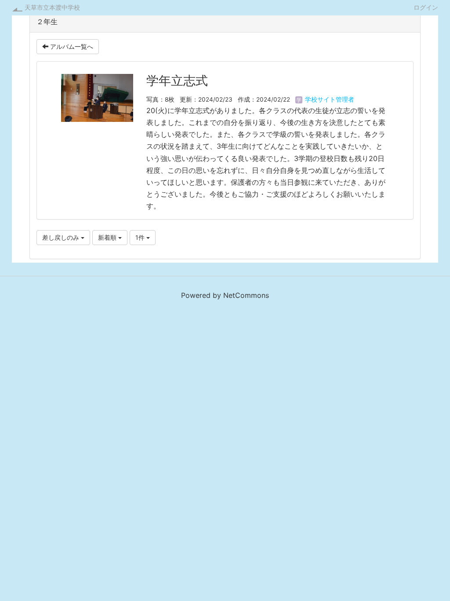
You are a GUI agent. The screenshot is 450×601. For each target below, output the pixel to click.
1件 (140, 237)
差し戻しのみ (61, 237)
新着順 (108, 237)
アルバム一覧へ (70, 46)
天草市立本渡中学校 (52, 7)
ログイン (426, 7)
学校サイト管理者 (328, 99)
